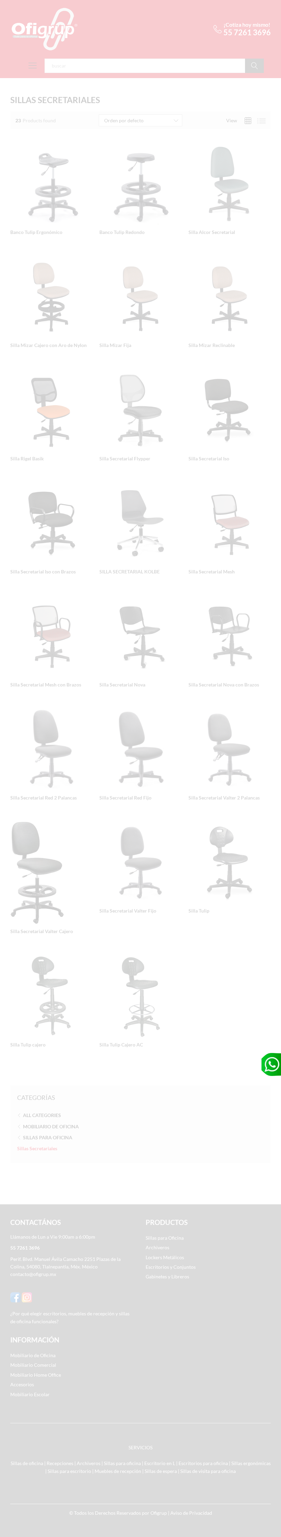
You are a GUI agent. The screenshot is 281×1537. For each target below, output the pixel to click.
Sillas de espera (161, 1471)
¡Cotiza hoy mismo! (246, 24)
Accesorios (22, 1384)
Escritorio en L (159, 1463)
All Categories (42, 1115)
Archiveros (157, 1247)
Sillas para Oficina (47, 1137)
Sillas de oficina (27, 1463)
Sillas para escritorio (69, 1471)
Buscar (254, 66)
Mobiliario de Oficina (51, 1126)
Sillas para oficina (122, 1463)
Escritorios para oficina (203, 1463)
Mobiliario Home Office (35, 1375)
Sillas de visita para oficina (208, 1471)
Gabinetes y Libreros (167, 1276)
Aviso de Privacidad (191, 1513)
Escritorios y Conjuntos (171, 1267)
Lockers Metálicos (165, 1257)
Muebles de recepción (118, 1471)
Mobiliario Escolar (30, 1394)
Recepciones (60, 1463)
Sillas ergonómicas (251, 1463)
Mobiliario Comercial (33, 1365)
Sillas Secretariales (37, 1148)
